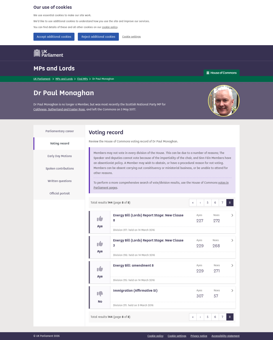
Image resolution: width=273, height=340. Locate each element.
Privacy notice (199, 336)
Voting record (59, 143)
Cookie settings (131, 36)
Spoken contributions (60, 168)
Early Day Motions (60, 156)
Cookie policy (155, 336)
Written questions (60, 181)
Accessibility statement (226, 336)
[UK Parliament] (48, 53)
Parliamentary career (60, 131)
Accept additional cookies (54, 36)
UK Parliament (41, 78)
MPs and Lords (54, 68)
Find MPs (82, 78)
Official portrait (60, 193)
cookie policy (109, 27)
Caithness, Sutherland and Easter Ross (59, 109)
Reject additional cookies (98, 36)
